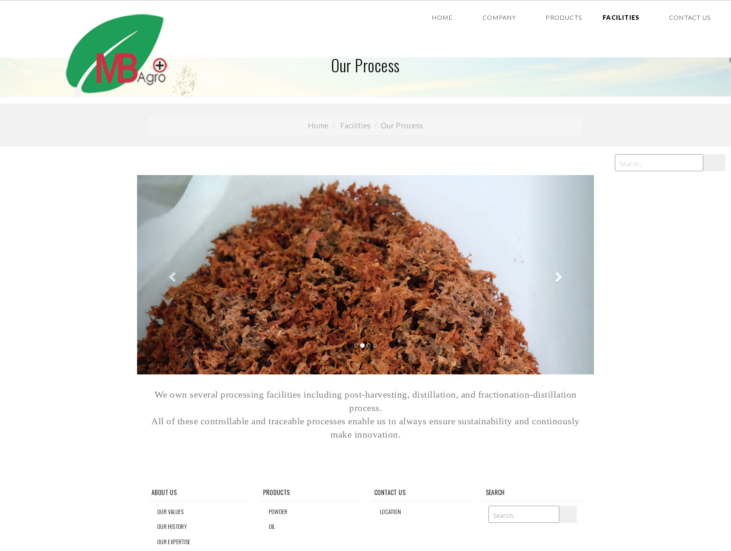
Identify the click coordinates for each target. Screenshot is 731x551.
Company (499, 17)
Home (442, 17)
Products (564, 17)
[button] (171, 275)
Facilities (621, 17)
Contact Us (690, 17)
